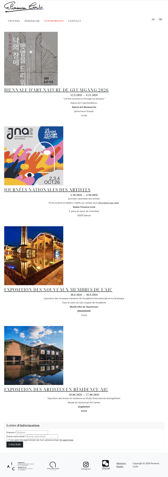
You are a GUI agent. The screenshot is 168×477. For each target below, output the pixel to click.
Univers (14, 21)
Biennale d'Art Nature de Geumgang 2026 (56, 90)
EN (153, 19)
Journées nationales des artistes (47, 189)
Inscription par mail (108, 202)
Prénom (11, 432)
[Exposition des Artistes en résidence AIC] (33, 355)
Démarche (32, 21)
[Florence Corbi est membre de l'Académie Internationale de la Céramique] (20, 465)
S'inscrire (15, 444)
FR (160, 19)
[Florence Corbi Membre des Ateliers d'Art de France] (53, 466)
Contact (74, 21)
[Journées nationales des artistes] (33, 155)
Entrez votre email (16, 436)
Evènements (54, 21)
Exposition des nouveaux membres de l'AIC (58, 289)
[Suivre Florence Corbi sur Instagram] (86, 464)
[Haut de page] (163, 472)
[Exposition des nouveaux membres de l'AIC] (33, 255)
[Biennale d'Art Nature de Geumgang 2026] (31, 58)
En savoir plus (66, 440)
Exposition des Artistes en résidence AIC (56, 389)
